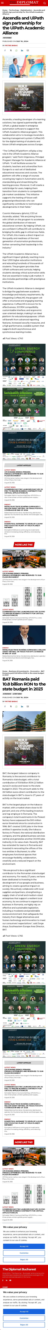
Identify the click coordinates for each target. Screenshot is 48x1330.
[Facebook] (4, 50)
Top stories (7, 38)
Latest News (10, 470)
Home (4, 10)
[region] (24, 1309)
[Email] (27, 50)
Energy (7, 504)
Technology (14, 10)
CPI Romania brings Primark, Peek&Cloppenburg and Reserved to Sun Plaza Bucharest (23, 474)
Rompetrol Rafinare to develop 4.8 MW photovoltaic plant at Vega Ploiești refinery (23, 525)
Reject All (24, 1325)
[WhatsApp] (16, 50)
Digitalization (26, 10)
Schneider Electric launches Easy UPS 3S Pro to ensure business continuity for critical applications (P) (23, 491)
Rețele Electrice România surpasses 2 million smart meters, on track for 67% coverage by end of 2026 (23, 508)
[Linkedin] (21, 50)
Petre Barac (11, 45)
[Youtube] (10, 1280)
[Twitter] (10, 50)
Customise (24, 1318)
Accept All (24, 1311)
